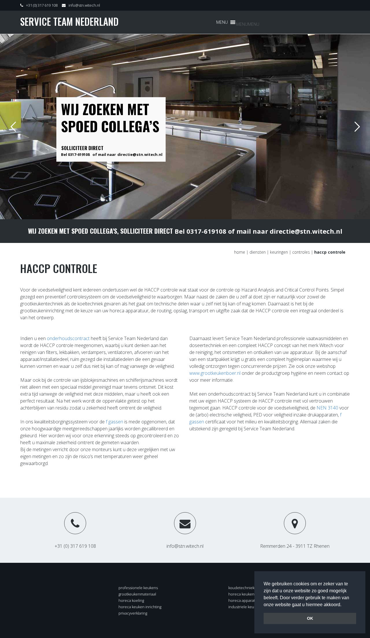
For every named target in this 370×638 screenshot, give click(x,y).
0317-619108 (206, 231)
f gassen (114, 421)
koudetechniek (241, 587)
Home (239, 252)
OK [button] (310, 618)
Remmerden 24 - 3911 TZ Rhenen (295, 546)
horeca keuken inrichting (140, 606)
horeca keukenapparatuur (251, 594)
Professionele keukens (138, 587)
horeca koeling (131, 600)
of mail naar (104, 154)
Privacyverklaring (133, 613)
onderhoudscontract (68, 338)
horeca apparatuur (244, 600)
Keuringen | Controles (290, 252)
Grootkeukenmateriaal (137, 594)
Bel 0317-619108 (75, 154)
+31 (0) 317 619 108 (42, 5)
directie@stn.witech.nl (139, 154)
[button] (247, 24)
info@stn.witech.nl (84, 5)
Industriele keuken (244, 606)
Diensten (257, 252)
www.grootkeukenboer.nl (214, 373)
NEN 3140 (327, 408)
